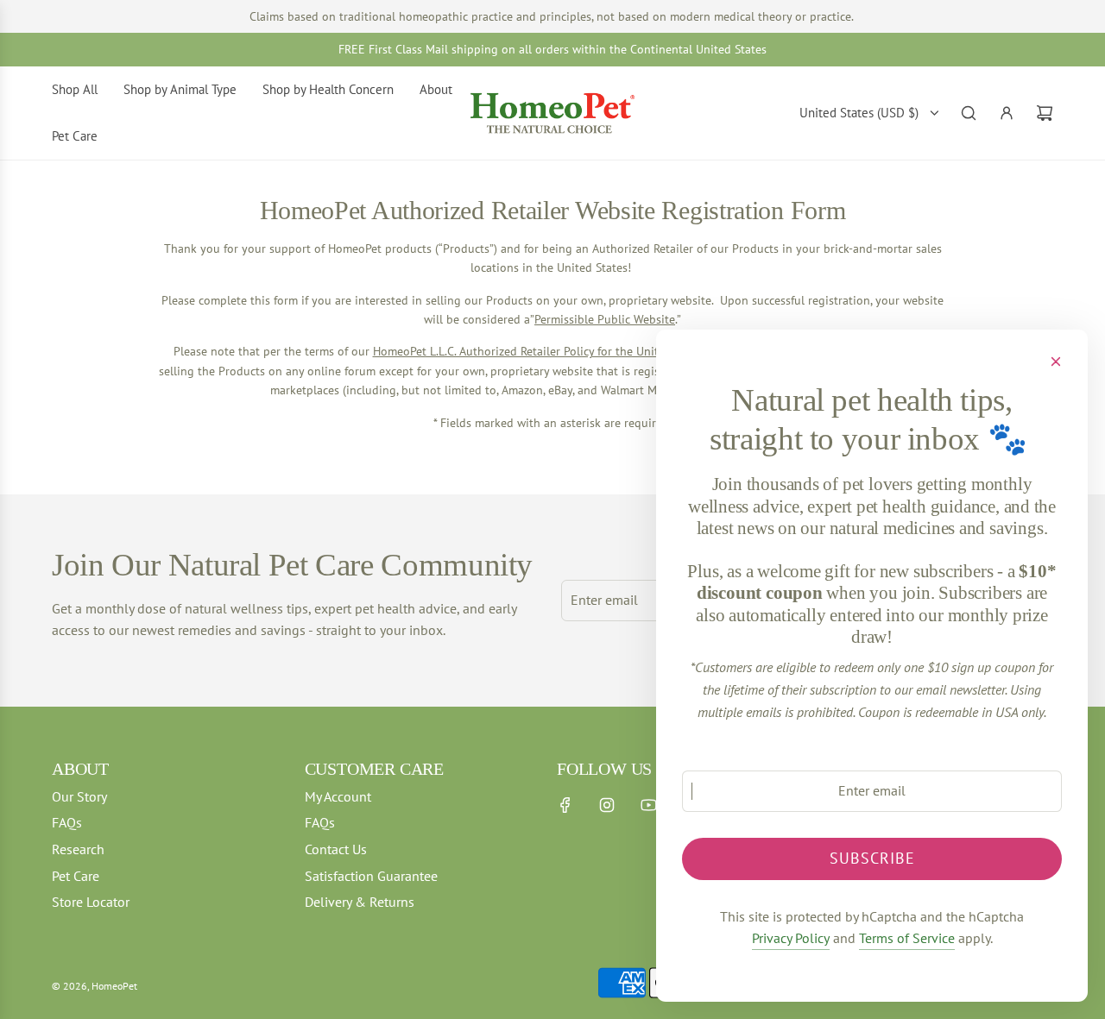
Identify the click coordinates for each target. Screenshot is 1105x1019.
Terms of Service (907, 938)
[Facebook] (565, 805)
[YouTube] (648, 805)
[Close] (1056, 362)
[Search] (969, 113)
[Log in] (1007, 113)
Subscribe (872, 858)
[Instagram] (607, 805)
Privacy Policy (791, 938)
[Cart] (1045, 113)
